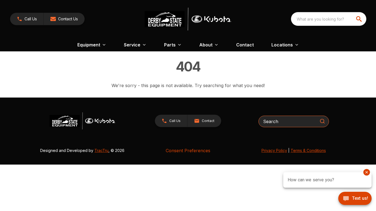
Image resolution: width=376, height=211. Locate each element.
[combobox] (328, 19)
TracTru (101, 150)
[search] (359, 19)
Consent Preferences (188, 150)
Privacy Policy (274, 150)
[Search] (322, 121)
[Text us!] (355, 198)
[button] (27, 19)
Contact (245, 45)
